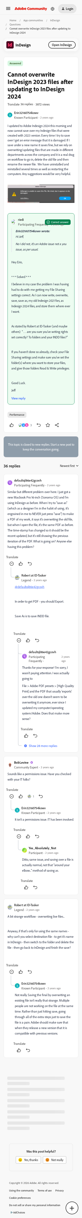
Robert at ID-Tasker (33, 575)
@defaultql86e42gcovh (29, 587)
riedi (21, 219)
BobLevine (21, 762)
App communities (33, 20)
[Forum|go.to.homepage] (31, 8)
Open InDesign (62, 45)
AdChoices (19, 1212)
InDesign (55, 20)
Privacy (59, 1190)
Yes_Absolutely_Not (42, 848)
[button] (8, 10)
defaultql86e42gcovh (28, 480)
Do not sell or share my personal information (34, 1205)
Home (13, 20)
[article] (41, 522)
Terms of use (45, 1190)
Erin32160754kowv (26, 113)
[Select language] (52, 8)
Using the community (21, 1190)
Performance (17, 414)
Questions (15, 24)
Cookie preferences (20, 1197)
